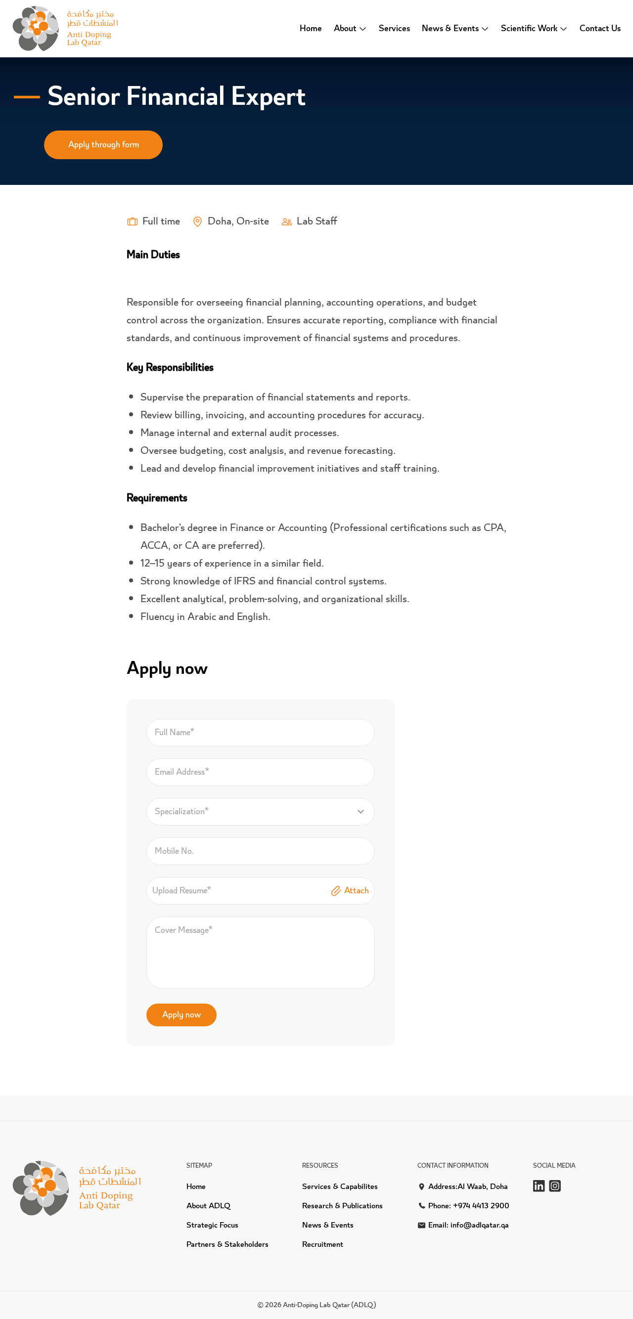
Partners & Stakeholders (227, 1244)
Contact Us (600, 28)
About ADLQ (208, 1206)
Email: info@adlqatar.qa (468, 1225)
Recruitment (322, 1244)
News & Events (328, 1225)
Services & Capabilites (340, 1186)
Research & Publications (342, 1206)
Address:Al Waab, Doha (468, 1186)
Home (311, 28)
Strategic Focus (212, 1225)
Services (394, 28)
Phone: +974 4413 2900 (468, 1206)
